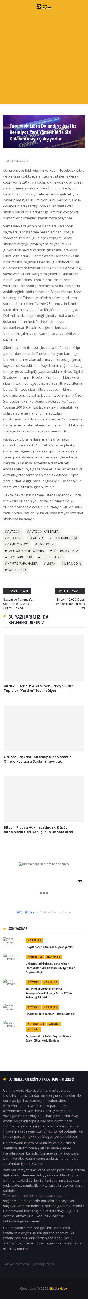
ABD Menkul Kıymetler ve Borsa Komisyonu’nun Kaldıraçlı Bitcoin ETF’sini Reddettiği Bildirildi (49, 993)
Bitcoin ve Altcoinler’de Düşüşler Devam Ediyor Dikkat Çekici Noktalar (48, 1038)
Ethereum (35, 957)
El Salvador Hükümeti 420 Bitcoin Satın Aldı (50, 1014)
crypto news (18, 544)
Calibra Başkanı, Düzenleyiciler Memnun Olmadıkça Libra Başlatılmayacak (38, 759)
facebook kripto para (25, 551)
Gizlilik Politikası (16, 1264)
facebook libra (65, 551)
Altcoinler (36, 1024)
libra (51, 563)
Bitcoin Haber (58, 1288)
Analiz (54, 1024)
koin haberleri (19, 557)
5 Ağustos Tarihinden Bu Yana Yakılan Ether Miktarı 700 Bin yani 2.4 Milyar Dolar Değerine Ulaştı (50, 968)
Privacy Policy (44, 1264)
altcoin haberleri (44, 531)
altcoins (14, 538)
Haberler (34, 940)
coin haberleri (65, 538)
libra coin (72, 563)
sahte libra (16, 570)
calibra (37, 538)
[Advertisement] (44, 58)
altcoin (14, 531)
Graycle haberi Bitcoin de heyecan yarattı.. (50, 947)
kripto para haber (22, 563)
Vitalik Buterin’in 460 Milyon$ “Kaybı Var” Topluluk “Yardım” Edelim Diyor (38, 688)
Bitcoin (33, 982)
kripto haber (51, 557)
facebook (46, 544)
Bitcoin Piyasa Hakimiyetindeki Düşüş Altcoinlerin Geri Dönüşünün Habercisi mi (38, 829)
